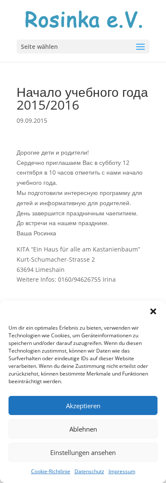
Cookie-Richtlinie (50, 471)
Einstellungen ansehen (83, 452)
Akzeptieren (83, 405)
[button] (153, 311)
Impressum (122, 471)
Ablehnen (83, 429)
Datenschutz (89, 471)
